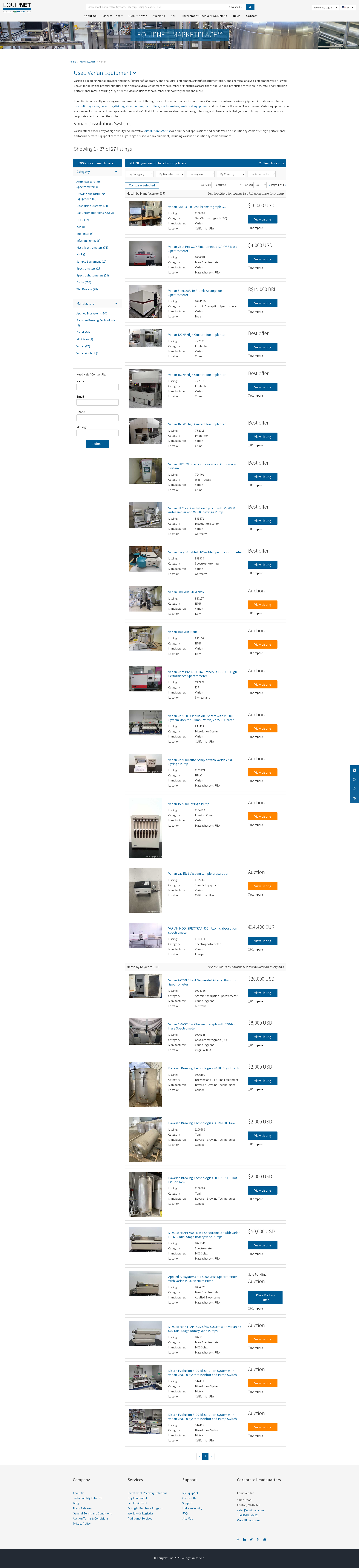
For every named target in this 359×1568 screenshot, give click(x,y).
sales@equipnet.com (250, 1510)
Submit (97, 444)
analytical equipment (194, 106)
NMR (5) (81, 254)
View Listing (262, 219)
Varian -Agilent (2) (87, 353)
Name (80, 381)
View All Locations (248, 1520)
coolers (138, 106)
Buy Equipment (137, 1498)
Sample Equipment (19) (91, 262)
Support (187, 1503)
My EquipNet (190, 1493)
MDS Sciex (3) (84, 339)
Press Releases (82, 1508)
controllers (152, 106)
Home (73, 61)
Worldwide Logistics (141, 1513)
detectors (107, 106)
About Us (78, 1493)
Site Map (187, 1518)
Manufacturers (87, 61)
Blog (76, 1503)
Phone (80, 412)
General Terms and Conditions (92, 1513)
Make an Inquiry (192, 1508)
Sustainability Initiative (87, 1498)
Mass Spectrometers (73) (92, 248)
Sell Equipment (137, 1503)
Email (80, 397)
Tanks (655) (83, 282)
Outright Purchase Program (145, 1508)
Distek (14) (83, 332)
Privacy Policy (81, 1524)
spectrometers (169, 106)
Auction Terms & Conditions (90, 1518)
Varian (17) (83, 346)
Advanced (234, 7)
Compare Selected (142, 185)
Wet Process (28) (87, 289)
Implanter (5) (84, 234)
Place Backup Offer (265, 1297)
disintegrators (123, 106)
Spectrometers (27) (88, 268)
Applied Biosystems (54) (91, 313)
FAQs (185, 1513)
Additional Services (140, 1518)
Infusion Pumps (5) (88, 241)
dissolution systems (86, 106)
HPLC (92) (82, 220)
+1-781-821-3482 (247, 1515)
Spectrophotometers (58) (92, 275)
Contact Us (189, 1498)
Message (82, 427)
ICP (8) (80, 227)
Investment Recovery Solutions (147, 1493)
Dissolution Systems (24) (92, 206)
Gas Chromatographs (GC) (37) (95, 213)
